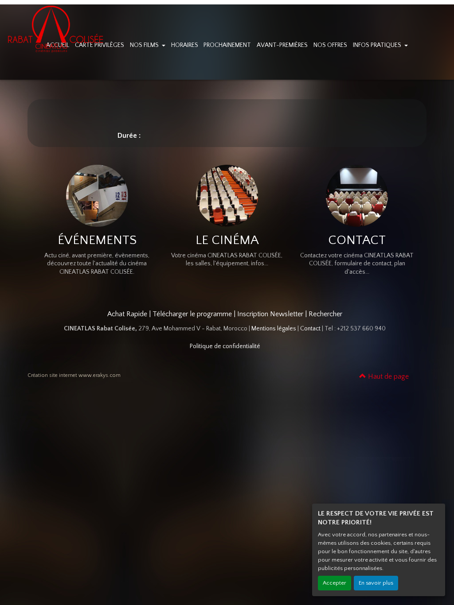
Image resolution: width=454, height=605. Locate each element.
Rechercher (325, 314)
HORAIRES (184, 45)
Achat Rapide (127, 314)
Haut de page (387, 376)
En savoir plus (376, 583)
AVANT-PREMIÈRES (282, 45)
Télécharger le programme (192, 314)
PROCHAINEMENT (227, 45)
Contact (310, 328)
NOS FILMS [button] (145, 45)
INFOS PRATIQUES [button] (378, 45)
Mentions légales (273, 328)
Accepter (334, 583)
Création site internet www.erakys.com (74, 375)
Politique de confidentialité (225, 346)
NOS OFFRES (330, 45)
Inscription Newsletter (270, 314)
